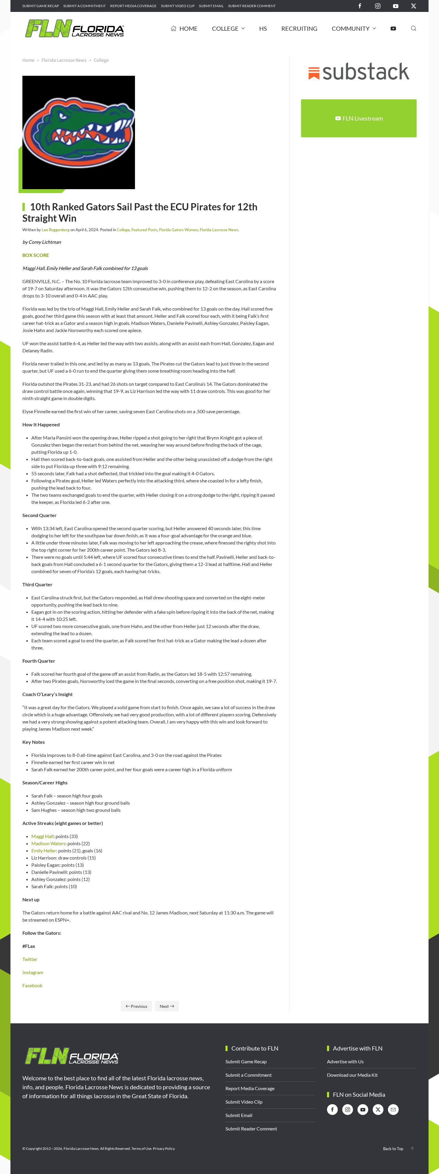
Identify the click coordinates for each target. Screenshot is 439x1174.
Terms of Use (141, 1148)
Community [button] (351, 28)
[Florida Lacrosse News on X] (414, 5)
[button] (414, 28)
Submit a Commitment (84, 6)
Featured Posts (144, 229)
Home (188, 28)
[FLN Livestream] (393, 28)
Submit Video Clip (177, 6)
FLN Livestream (363, 118)
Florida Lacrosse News (219, 229)
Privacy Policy (163, 1148)
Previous (139, 1006)
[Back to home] (74, 28)
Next (164, 1006)
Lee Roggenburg (56, 229)
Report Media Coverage (133, 6)
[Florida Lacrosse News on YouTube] (396, 5)
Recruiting (299, 28)
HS (263, 28)
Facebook (32, 985)
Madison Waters (48, 843)
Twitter (29, 959)
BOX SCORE (35, 255)
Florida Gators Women (178, 229)
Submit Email (211, 6)
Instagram (32, 972)
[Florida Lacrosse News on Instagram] (378, 5)
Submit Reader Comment (252, 6)
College (123, 229)
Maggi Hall (42, 836)
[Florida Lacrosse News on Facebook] (360, 5)
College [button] (225, 28)
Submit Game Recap (40, 6)
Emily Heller (43, 850)
